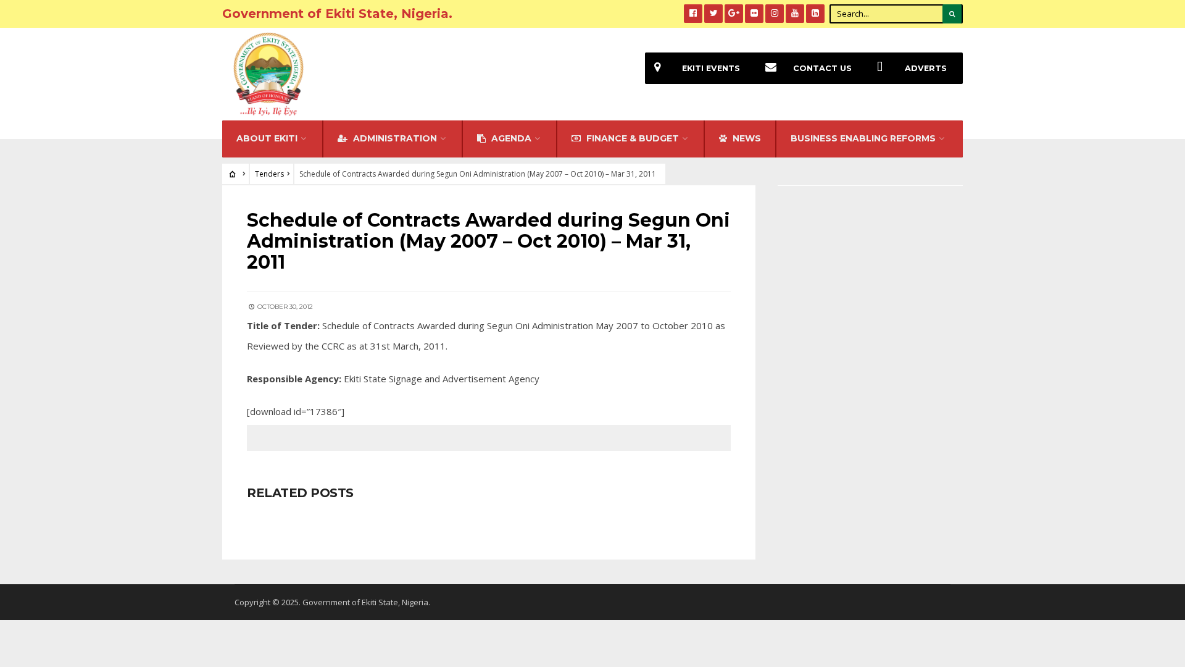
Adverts (926, 68)
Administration (394, 138)
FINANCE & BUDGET (631, 138)
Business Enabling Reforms (863, 138)
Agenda (510, 138)
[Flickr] (754, 13)
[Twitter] (713, 13)
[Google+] (734, 13)
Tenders (269, 174)
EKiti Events (711, 68)
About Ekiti (266, 138)
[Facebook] (693, 13)
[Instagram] (774, 13)
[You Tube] (795, 13)
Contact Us (822, 68)
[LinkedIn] (815, 13)
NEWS (745, 138)
